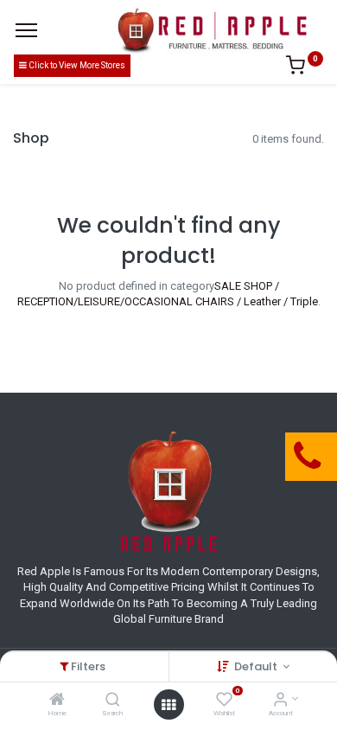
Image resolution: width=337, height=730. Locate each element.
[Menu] (26, 30)
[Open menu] (168, 705)
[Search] (113, 701)
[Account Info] (280, 701)
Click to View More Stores (76, 65)
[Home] (57, 701)
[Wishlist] (224, 701)
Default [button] (257, 666)
